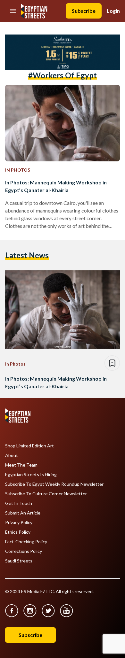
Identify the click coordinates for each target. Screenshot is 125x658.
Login (113, 11)
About (11, 455)
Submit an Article (22, 512)
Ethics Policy (17, 532)
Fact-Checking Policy (26, 541)
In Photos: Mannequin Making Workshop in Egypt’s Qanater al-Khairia (56, 186)
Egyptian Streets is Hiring (31, 474)
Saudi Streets (18, 560)
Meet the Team (21, 465)
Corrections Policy (23, 551)
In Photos (17, 170)
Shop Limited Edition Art (29, 445)
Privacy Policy (18, 522)
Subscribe (84, 11)
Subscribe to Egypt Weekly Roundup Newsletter (54, 484)
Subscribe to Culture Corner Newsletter (46, 493)
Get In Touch (18, 503)
